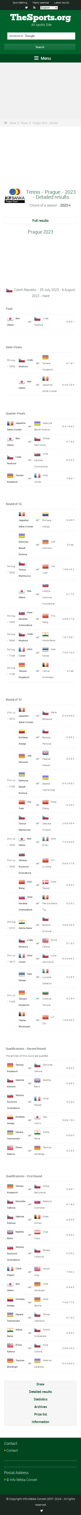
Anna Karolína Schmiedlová (41, 460)
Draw (40, 1384)
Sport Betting (20, 2)
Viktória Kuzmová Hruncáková (48, 597)
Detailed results (40, 1391)
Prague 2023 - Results (45, 123)
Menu (45, 58)
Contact (12, 1450)
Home (13, 123)
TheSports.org (40, 17)
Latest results (61, 2)
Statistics (40, 1399)
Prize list (40, 1414)
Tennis (24, 123)
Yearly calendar (40, 2)
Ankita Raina (48, 640)
